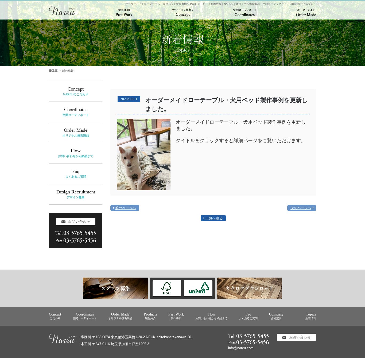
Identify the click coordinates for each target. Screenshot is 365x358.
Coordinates (76, 111)
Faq (75, 173)
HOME (53, 70)
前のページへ (125, 208)
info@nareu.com (241, 348)
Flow (75, 153)
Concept (75, 91)
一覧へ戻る (214, 218)
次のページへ (300, 208)
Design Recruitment (75, 194)
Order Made (76, 132)
